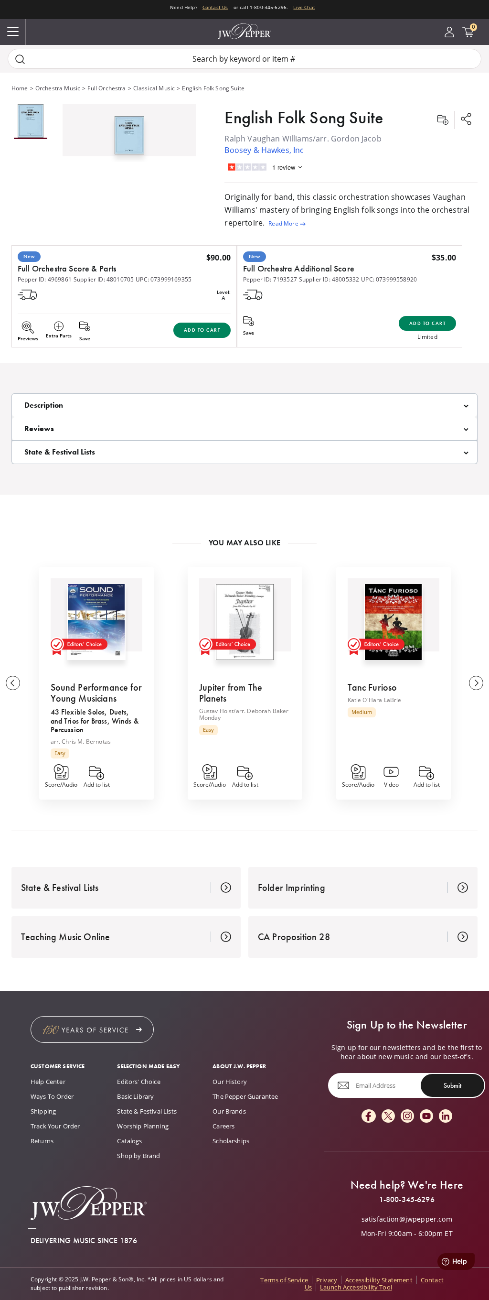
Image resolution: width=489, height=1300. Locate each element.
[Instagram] (407, 1116)
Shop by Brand (138, 1155)
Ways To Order (52, 1096)
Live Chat (304, 7)
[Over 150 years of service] (92, 1029)
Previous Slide (13, 683)
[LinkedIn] (445, 1116)
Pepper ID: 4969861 (45, 279)
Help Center (48, 1081)
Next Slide (476, 683)
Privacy (326, 1280)
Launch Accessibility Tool (356, 1287)
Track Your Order (55, 1126)
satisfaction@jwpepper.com (406, 1219)
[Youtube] (426, 1116)
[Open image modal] (129, 139)
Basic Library (135, 1096)
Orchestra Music (57, 88)
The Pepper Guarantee (245, 1096)
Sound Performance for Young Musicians (96, 692)
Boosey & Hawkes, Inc (264, 150)
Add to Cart (202, 330)
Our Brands (229, 1111)
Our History (230, 1081)
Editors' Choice (138, 1081)
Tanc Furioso (372, 687)
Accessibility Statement (379, 1280)
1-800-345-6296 (407, 1199)
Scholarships (231, 1141)
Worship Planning (143, 1126)
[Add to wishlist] (442, 120)
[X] (388, 1116)
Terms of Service (284, 1280)
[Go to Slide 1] (30, 121)
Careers (223, 1126)
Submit (452, 1085)
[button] (129, 133)
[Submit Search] (20, 59)
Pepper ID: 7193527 (270, 279)
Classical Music (154, 88)
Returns (42, 1141)
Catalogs (129, 1141)
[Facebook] (368, 1116)
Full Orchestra (106, 88)
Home (19, 88)
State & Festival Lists (147, 1111)
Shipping (43, 1111)
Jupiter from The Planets (231, 692)
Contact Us (215, 7)
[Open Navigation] (13, 32)
